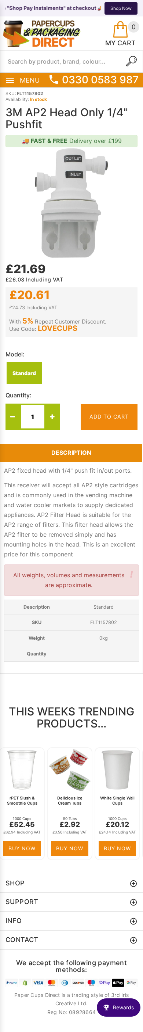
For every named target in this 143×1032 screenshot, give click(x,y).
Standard (24, 373)
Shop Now (121, 8)
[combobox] (71, 61)
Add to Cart (109, 416)
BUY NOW (22, 848)
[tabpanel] (24, 803)
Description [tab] (71, 452)
